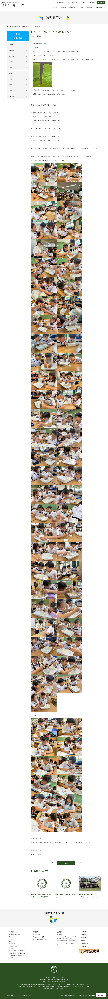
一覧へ (66, 863)
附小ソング (12, 957)
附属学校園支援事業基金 (15, 955)
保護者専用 (17, 26)
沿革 (10, 937)
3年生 (10, 79)
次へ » (79, 862)
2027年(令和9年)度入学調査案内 (66, 940)
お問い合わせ (100, 7)
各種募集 (11, 50)
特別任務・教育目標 (14, 934)
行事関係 (11, 44)
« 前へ (53, 862)
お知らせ (11, 96)
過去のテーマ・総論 (38, 937)
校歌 (10, 941)
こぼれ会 (84, 2)
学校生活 (72, 7)
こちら (44, 43)
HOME (55, 7)
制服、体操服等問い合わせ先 (17, 953)
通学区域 (59, 934)
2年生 (10, 85)
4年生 (10, 73)
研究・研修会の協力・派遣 (40, 939)
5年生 (10, 67)
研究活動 (81, 7)
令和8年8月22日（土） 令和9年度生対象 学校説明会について (66, 937)
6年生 (10, 62)
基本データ (12, 944)
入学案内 (89, 7)
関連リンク (12, 948)
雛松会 (93, 2)
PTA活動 (61, 2)
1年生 (10, 90)
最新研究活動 (36, 934)
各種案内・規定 (13, 946)
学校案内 (63, 7)
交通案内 (101, 2)
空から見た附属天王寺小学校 (17, 950)
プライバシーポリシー (25, 995)
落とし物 (11, 56)
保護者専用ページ (72, 2)
